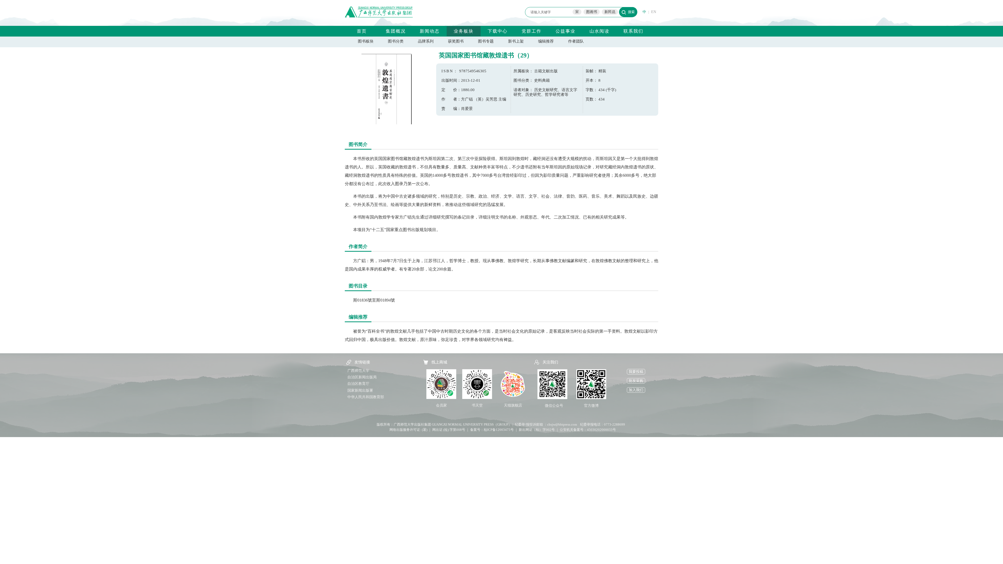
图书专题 (486, 41)
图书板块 (366, 41)
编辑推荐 (546, 41)
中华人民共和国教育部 (365, 397)
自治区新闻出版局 (362, 377)
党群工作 (531, 31)
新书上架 (516, 41)
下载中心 (498, 31)
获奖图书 (456, 41)
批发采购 (636, 381)
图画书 (591, 12)
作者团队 (576, 41)
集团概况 (396, 31)
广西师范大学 (358, 371)
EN (653, 12)
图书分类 (396, 41)
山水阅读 (599, 31)
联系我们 (633, 31)
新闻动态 (430, 31)
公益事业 (565, 31)
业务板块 (464, 31)
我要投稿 (636, 372)
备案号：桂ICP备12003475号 (492, 430)
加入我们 (636, 390)
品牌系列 (426, 41)
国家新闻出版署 (360, 390)
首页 (362, 31)
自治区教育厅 (358, 384)
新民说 (609, 12)
